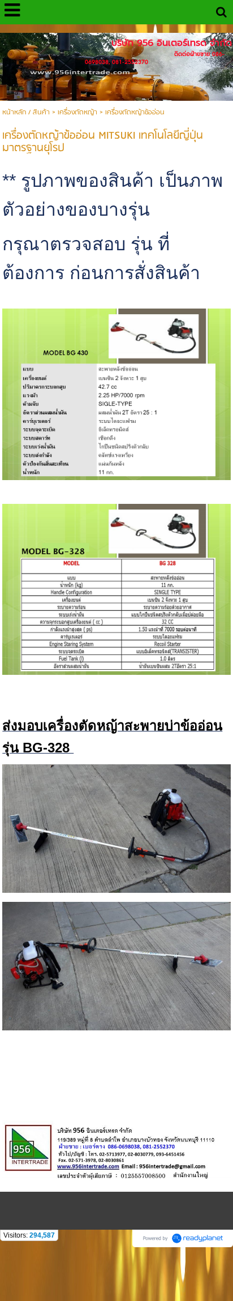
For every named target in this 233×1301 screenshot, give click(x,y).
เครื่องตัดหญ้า (77, 112)
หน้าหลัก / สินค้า (26, 112)
